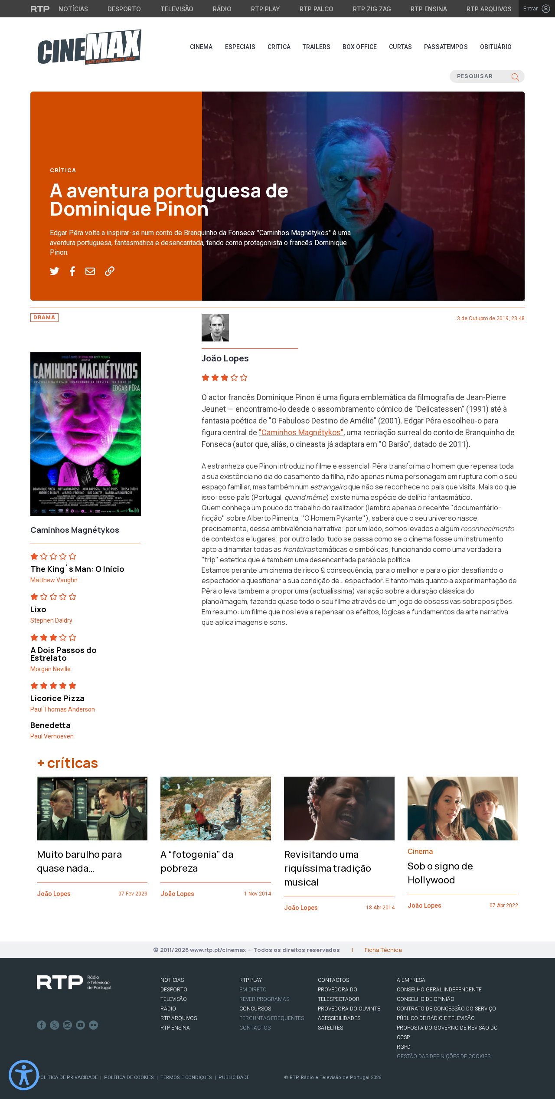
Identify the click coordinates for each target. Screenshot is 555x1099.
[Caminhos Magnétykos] (85, 436)
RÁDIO (168, 1009)
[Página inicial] (89, 47)
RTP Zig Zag (372, 9)
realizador (348, 507)
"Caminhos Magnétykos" (301, 432)
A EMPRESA (411, 980)
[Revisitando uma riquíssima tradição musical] (339, 809)
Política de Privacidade (67, 1077)
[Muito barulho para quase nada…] (92, 808)
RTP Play (265, 9)
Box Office (360, 46)
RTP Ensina (429, 9)
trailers (316, 46)
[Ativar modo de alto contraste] (24, 1075)
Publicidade (234, 1077)
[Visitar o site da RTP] (40, 8)
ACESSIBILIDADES (339, 1018)
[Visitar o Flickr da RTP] (93, 1025)
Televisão (176, 9)
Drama (44, 317)
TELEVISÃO (173, 999)
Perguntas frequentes (271, 1018)
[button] (59, 271)
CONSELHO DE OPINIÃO (425, 999)
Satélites (330, 1028)
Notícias (73, 9)
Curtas (400, 46)
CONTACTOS (333, 980)
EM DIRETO (253, 990)
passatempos (446, 46)
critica (279, 46)
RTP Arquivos (489, 9)
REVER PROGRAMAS (264, 999)
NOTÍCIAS (172, 980)
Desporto (124, 9)
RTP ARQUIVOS (178, 1018)
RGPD (404, 1047)
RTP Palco (316, 9)
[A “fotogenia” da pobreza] (215, 809)
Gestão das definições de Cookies (443, 1056)
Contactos (255, 1028)
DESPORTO (173, 990)
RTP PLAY (250, 980)
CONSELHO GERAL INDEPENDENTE (439, 990)
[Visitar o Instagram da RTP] (67, 1025)
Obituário (496, 46)
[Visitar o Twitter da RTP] (54, 1025)
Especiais (240, 46)
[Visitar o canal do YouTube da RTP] (80, 1025)
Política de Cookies (129, 1077)
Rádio (222, 9)
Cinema (201, 46)
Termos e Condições (186, 1077)
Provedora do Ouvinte (349, 1009)
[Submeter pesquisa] (515, 76)
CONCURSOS (255, 1009)
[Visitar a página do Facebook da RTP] (41, 1025)
